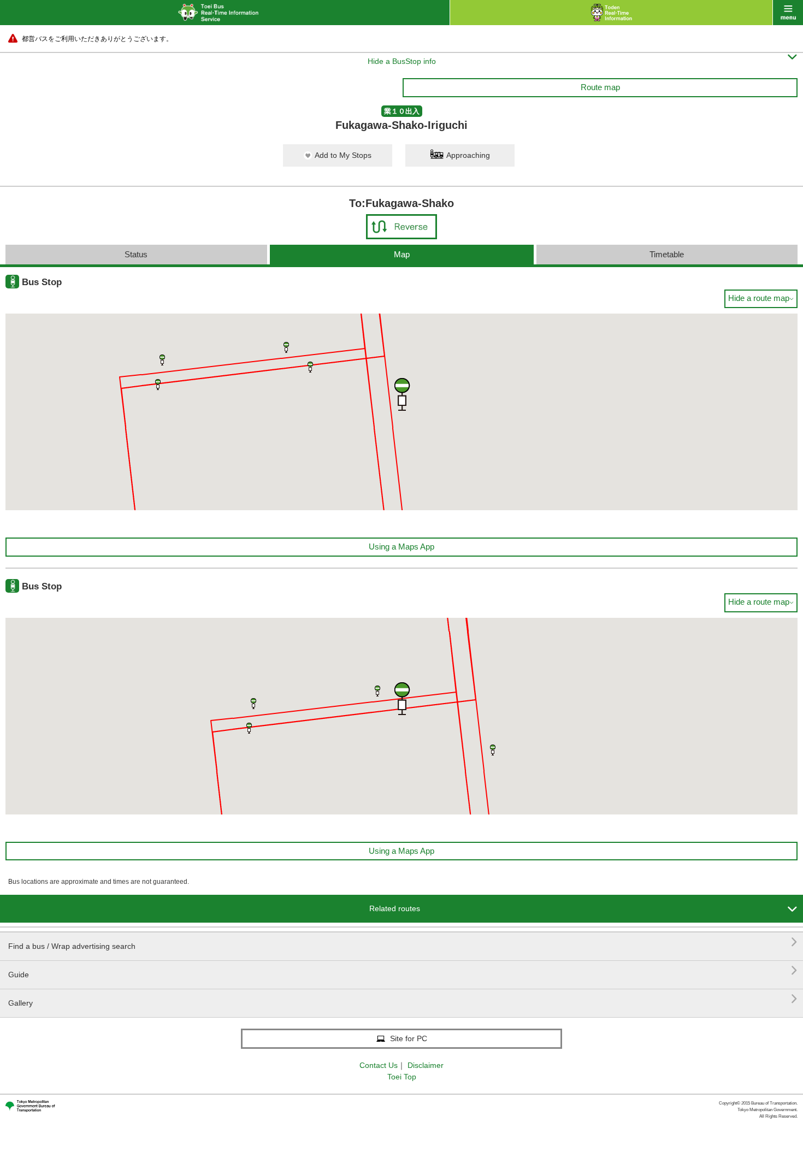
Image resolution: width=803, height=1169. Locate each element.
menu (788, 12)
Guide (403, 970)
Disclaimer (426, 1065)
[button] (162, 360)
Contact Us (378, 1065)
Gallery (403, 998)
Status (136, 254)
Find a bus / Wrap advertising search (403, 942)
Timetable (667, 254)
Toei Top (401, 1076)
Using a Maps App (401, 546)
